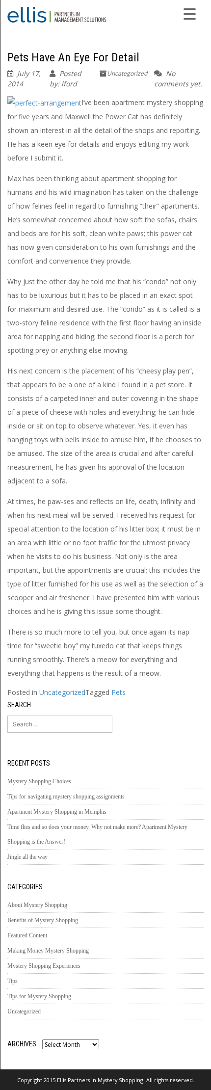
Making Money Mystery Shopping (48, 950)
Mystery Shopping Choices (39, 781)
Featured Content (27, 935)
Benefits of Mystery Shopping (42, 920)
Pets (118, 692)
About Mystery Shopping (37, 905)
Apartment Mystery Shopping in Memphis (56, 811)
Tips (12, 981)
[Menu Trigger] (190, 13)
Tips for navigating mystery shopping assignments (66, 796)
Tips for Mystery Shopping (39, 996)
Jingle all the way (27, 856)
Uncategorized (127, 73)
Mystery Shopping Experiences (43, 965)
